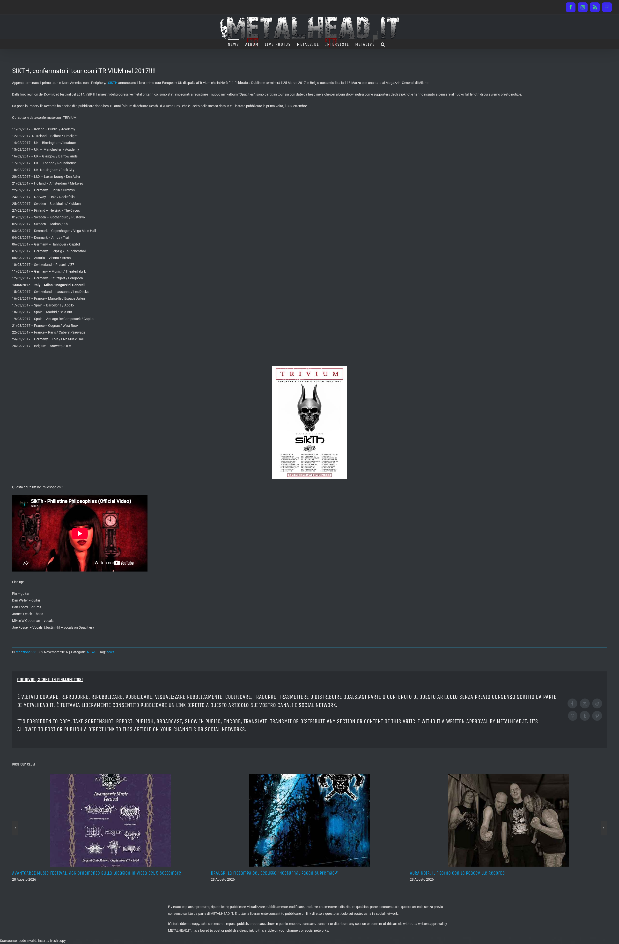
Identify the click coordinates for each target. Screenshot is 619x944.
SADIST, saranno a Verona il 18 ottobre (449, 873)
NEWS (91, 652)
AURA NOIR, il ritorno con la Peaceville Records (258, 873)
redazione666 (26, 652)
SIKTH (113, 83)
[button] (383, 44)
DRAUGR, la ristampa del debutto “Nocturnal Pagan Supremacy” (76, 873)
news (110, 652)
